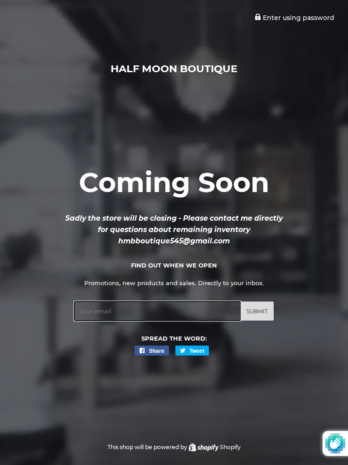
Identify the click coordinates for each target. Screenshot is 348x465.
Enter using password (297, 18)
